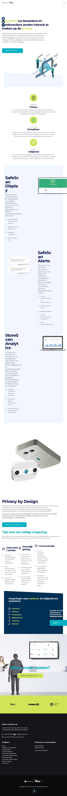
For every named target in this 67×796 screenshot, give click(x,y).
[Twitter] (3, 18)
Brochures (5, 763)
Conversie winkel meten (9, 755)
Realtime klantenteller (9, 747)
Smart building (7, 761)
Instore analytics (7, 751)
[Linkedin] (3, 22)
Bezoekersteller (7, 757)
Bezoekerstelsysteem (9, 753)
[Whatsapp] (3, 25)
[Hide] (2, 28)
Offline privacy (39, 747)
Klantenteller (6, 749)
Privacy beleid (39, 746)
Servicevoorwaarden (41, 750)
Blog (3, 746)
